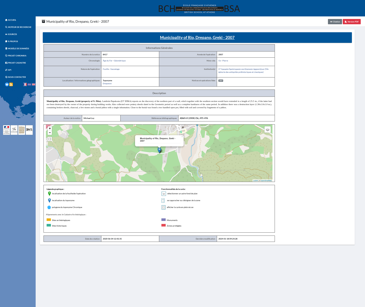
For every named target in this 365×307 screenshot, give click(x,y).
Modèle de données (18, 48)
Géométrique (120, 60)
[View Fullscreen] (50, 139)
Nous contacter (17, 77)
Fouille (106, 69)
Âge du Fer (107, 60)
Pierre (225, 60)
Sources (12, 34)
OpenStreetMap (266, 180)
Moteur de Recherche (19, 27)
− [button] (50, 132)
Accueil (12, 20)
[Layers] (267, 129)
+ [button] (50, 128)
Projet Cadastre (17, 63)
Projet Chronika (17, 55)
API (9, 70)
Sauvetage (114, 69)
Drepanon (107, 83)
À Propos (13, 41)
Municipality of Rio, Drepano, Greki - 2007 (77, 21)
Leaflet (255, 180)
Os (219, 60)
